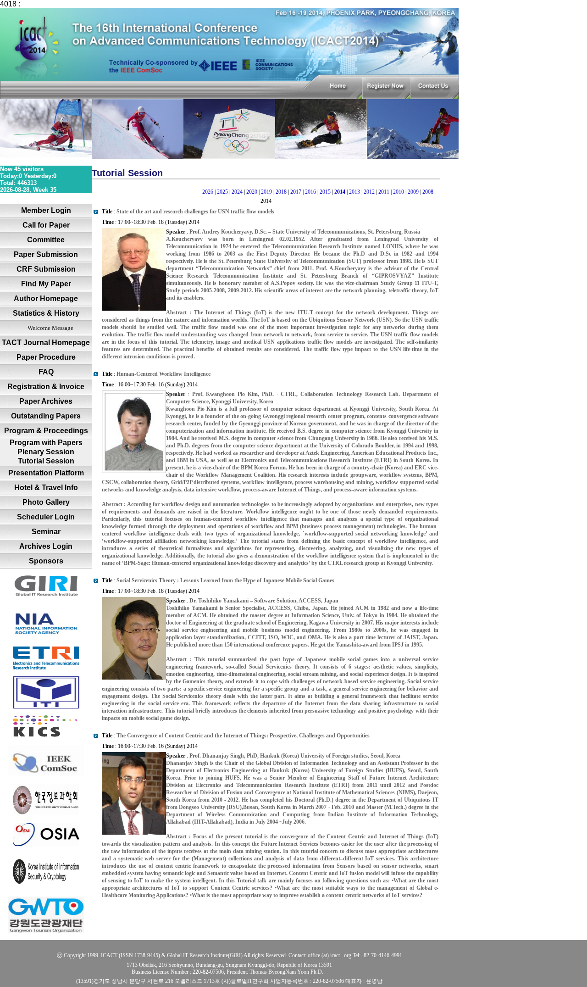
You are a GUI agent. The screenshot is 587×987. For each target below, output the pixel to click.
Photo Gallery (46, 502)
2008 (427, 192)
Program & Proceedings (46, 431)
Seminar (46, 531)
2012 (369, 192)
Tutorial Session (46, 461)
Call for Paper (46, 225)
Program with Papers (46, 442)
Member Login (46, 210)
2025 (222, 192)
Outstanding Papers (46, 416)
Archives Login (45, 546)
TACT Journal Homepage (46, 342)
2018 (281, 192)
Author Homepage (46, 298)
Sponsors (46, 561)
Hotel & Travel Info (46, 487)
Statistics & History (46, 313)
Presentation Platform (46, 473)
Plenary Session (45, 452)
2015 (325, 192)
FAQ (46, 372)
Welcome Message (50, 327)
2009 (413, 192)
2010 (398, 192)
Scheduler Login (46, 517)
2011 (383, 192)
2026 (207, 192)
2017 (295, 192)
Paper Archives (45, 401)
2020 (251, 192)
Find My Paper (46, 284)
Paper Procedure (46, 357)
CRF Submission (46, 269)
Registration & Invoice (45, 386)
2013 (354, 192)
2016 (310, 192)
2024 (237, 192)
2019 (266, 192)
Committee (46, 240)
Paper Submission (46, 254)
